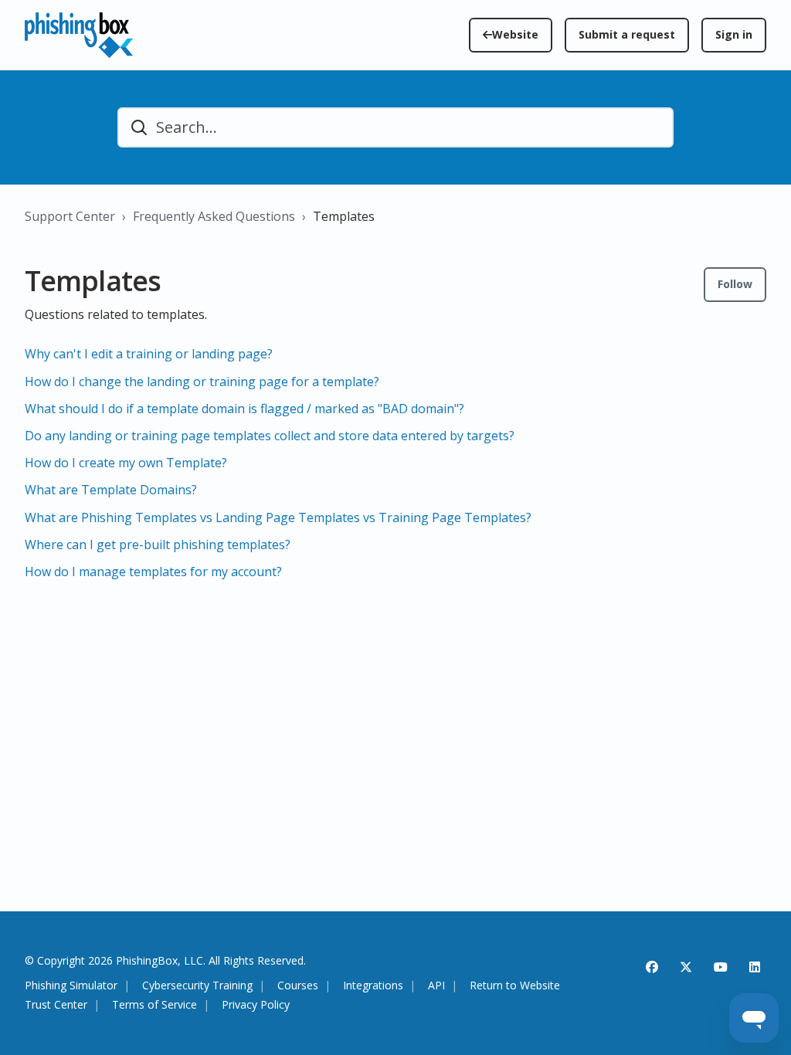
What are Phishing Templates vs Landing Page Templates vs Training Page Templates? (278, 517)
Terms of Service (154, 1005)
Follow (735, 283)
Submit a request (627, 34)
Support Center (70, 216)
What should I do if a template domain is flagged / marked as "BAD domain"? (244, 408)
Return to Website (515, 985)
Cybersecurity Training (197, 985)
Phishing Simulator (71, 985)
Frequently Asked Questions (214, 216)
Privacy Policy (256, 1005)
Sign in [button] (733, 34)
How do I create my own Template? (126, 462)
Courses (297, 985)
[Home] (79, 35)
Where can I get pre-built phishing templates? (157, 544)
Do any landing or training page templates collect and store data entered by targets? (269, 435)
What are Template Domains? (111, 489)
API (436, 985)
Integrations (373, 985)
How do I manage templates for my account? (153, 571)
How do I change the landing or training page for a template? (202, 381)
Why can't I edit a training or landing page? (149, 353)
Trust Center (56, 1005)
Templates (344, 216)
